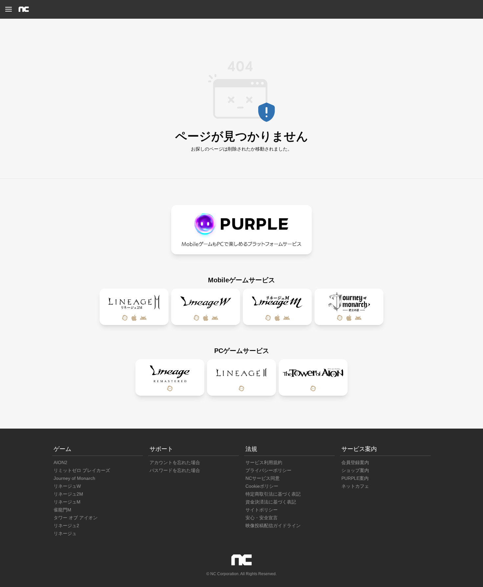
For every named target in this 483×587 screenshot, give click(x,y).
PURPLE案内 (355, 478)
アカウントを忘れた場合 (175, 462)
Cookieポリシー (261, 486)
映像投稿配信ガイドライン (273, 525)
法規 (251, 449)
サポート (161, 449)
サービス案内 (359, 449)
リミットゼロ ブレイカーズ (82, 470)
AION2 (60, 462)
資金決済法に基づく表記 (270, 502)
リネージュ (65, 533)
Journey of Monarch (74, 478)
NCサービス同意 (262, 478)
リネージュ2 (66, 525)
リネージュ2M (68, 494)
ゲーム (62, 449)
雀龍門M (62, 509)
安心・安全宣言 (261, 517)
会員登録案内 (355, 462)
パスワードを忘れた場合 (175, 470)
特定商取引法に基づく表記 (273, 494)
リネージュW (67, 486)
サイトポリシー (261, 509)
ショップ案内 (355, 470)
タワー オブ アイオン (76, 517)
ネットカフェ (355, 486)
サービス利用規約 (263, 462)
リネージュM (67, 502)
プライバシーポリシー (268, 470)
